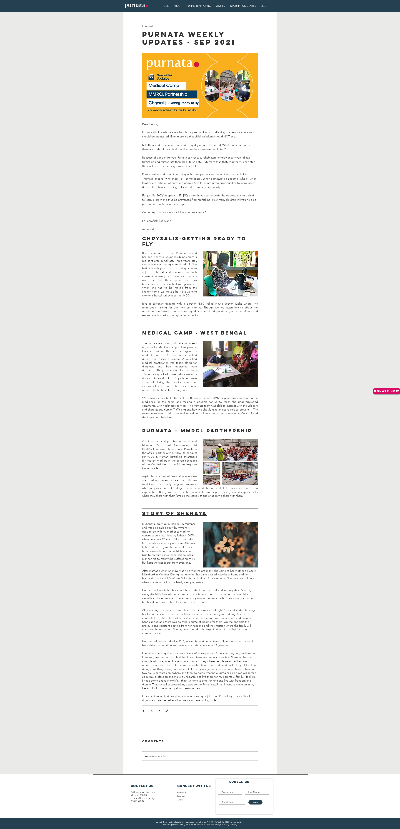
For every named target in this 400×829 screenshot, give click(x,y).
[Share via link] (166, 710)
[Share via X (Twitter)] (151, 710)
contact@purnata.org (143, 798)
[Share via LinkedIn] (159, 710)
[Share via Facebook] (143, 710)
